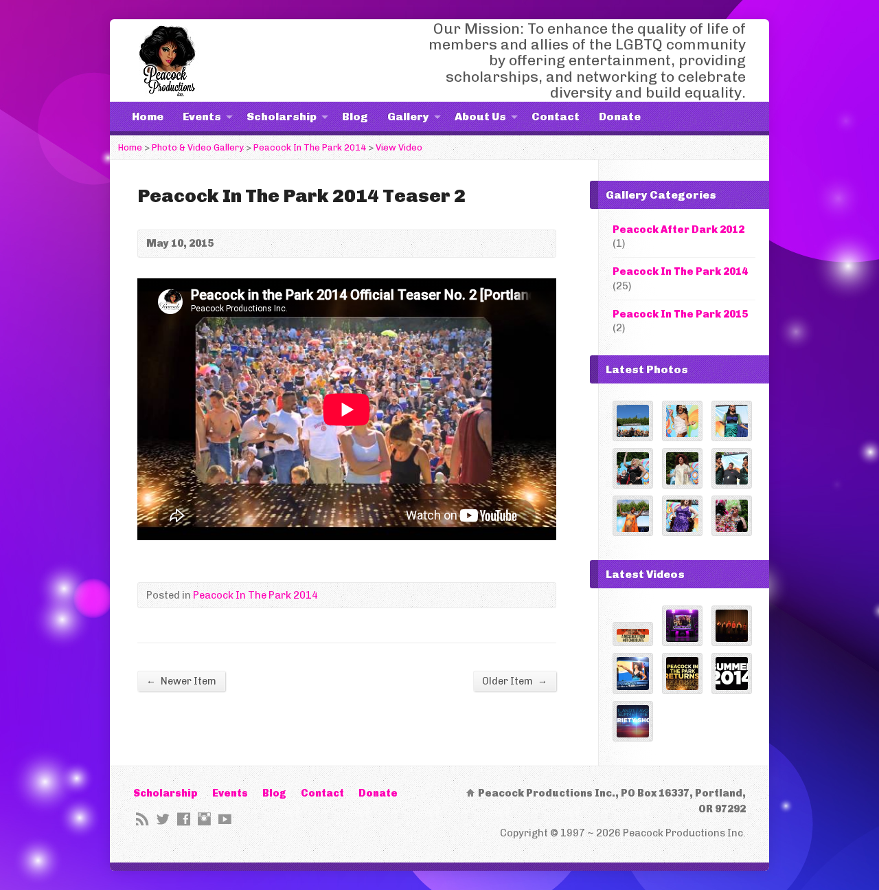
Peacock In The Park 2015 (680, 314)
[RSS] (142, 818)
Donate (620, 116)
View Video (399, 147)
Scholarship (282, 116)
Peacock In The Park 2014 (309, 147)
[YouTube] (224, 818)
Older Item (514, 680)
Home (147, 116)
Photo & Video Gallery (198, 147)
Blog (355, 116)
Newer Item (181, 680)
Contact (556, 116)
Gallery (408, 116)
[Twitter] (163, 818)
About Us (480, 116)
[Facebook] (183, 818)
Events (202, 116)
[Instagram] (204, 818)
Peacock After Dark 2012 (678, 229)
